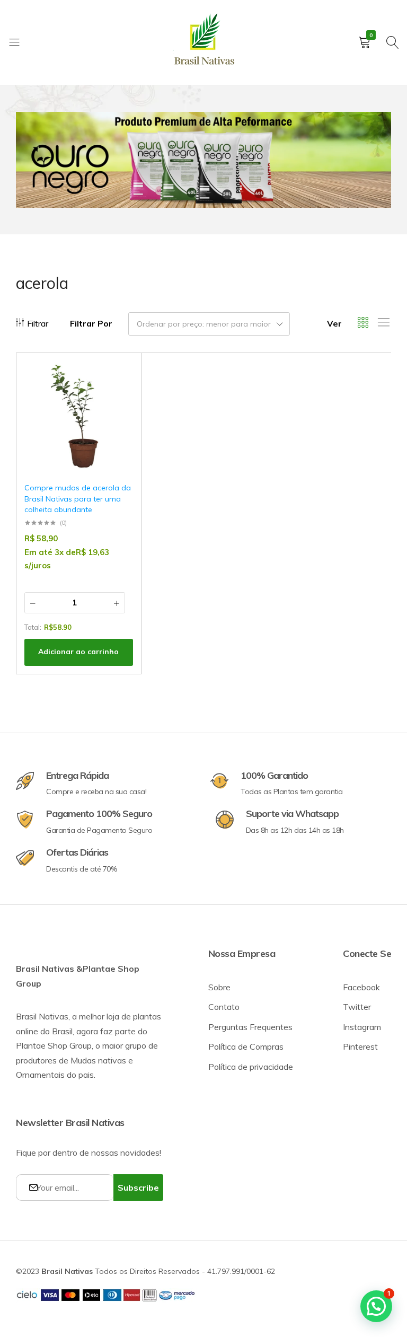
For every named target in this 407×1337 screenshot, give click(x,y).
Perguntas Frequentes (250, 1027)
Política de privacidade (250, 1066)
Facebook (361, 987)
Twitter (357, 1006)
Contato (224, 1006)
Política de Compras (246, 1046)
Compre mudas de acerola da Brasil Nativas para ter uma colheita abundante (77, 498)
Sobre (219, 987)
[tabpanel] (203, 160)
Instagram (362, 1027)
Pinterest (360, 1046)
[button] (119, 403)
